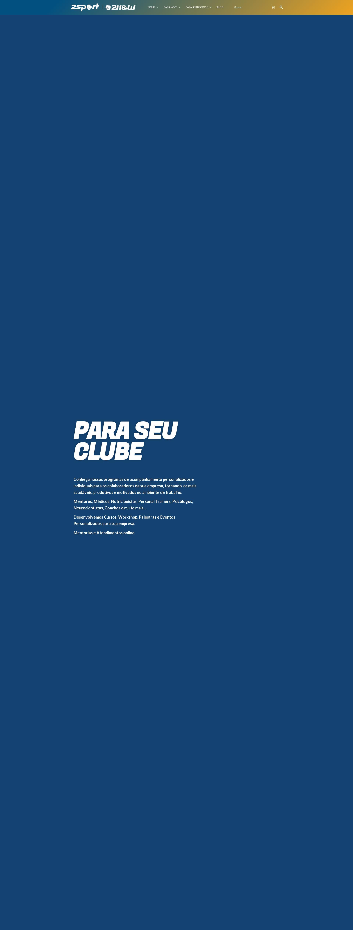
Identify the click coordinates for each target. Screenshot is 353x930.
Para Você (170, 7)
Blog (220, 7)
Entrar (238, 7)
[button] (281, 7)
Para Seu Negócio (197, 7)
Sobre (151, 7)
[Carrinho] (273, 7)
